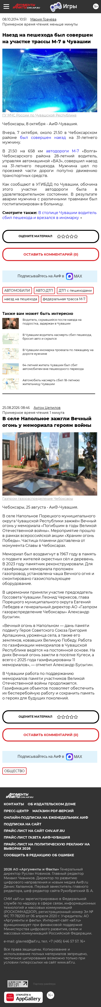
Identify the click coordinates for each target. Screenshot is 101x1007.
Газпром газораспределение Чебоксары (37, 499)
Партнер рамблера (44, 983)
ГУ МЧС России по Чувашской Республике (39, 115)
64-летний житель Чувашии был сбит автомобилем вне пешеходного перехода (53, 367)
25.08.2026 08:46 (16, 408)
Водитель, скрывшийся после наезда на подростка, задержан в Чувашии (52, 321)
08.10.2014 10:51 (14, 19)
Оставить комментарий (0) (50, 254)
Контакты (14, 804)
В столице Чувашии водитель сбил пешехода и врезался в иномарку (49, 215)
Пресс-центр (16, 811)
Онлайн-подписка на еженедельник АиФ (46, 817)
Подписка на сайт (22, 824)
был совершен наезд (43, 137)
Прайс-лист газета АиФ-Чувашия (37, 837)
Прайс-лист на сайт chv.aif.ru (34, 831)
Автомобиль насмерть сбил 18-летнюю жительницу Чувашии (51, 382)
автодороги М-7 (62, 151)
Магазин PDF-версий (53, 811)
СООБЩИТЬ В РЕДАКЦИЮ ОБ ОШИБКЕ (39, 855)
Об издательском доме (52, 804)
